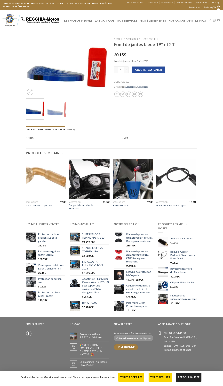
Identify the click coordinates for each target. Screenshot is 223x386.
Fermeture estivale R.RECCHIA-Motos (91, 336)
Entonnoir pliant (121, 205)
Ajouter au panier (148, 69)
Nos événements (184, 2)
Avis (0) (71, 129)
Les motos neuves (135, 2)
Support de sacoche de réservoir (81, 207)
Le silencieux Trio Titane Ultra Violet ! (93, 363)
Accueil (118, 39)
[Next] (103, 67)
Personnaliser (189, 377)
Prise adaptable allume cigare (171, 205)
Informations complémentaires (45, 129)
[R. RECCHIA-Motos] (30, 20)
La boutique (152, 2)
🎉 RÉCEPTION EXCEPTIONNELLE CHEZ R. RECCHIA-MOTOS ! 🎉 (91, 349)
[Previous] (31, 67)
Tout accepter (131, 377)
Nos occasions (202, 2)
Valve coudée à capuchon (39, 205)
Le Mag (215, 2)
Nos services (167, 2)
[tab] (45, 129)
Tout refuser (160, 377)
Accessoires (133, 39)
